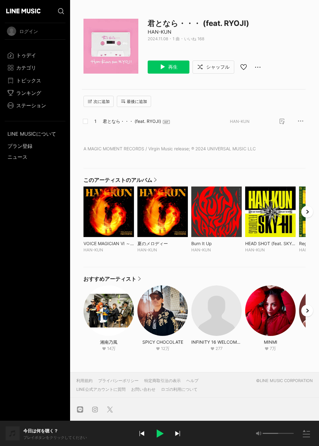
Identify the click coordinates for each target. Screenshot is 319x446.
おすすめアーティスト (112, 280)
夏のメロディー (162, 243)
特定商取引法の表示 (162, 380)
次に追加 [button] (101, 101)
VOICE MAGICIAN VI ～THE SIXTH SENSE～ (108, 243)
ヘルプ (192, 380)
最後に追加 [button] (137, 101)
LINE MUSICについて (31, 134)
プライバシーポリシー (118, 380)
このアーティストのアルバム (120, 182)
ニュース (17, 157)
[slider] (270, 433)
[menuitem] (35, 55)
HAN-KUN (159, 32)
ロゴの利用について (179, 389)
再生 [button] (172, 67)
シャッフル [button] (217, 67)
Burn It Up (214, 243)
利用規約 (84, 380)
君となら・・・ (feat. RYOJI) (132, 121)
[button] (159, 433)
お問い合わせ (143, 389)
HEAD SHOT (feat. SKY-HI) (270, 243)
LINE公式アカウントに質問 (101, 389)
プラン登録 (19, 146)
